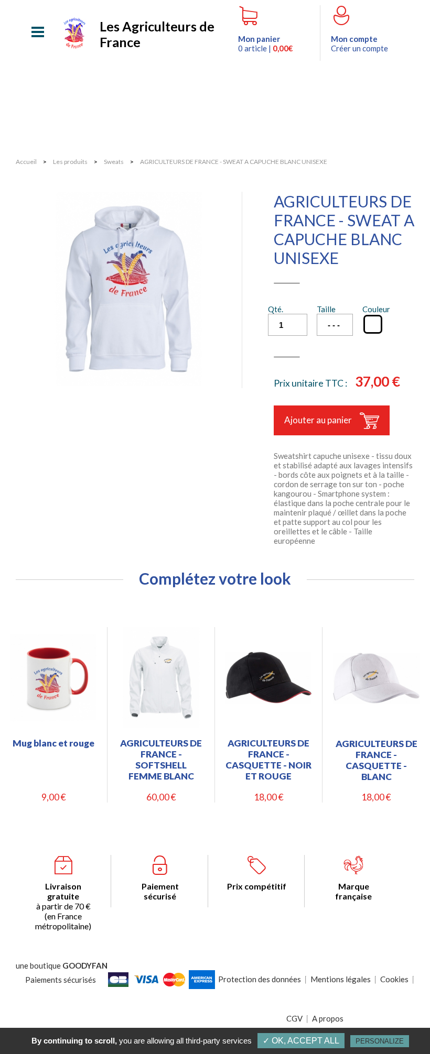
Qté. (275, 309)
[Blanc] (373, 324)
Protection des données (259, 979)
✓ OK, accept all (301, 1040)
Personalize (380, 1041)
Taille (326, 309)
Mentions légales (340, 979)
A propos (327, 1018)
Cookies (394, 979)
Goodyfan (85, 965)
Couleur (376, 309)
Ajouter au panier (318, 419)
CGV (294, 1018)
